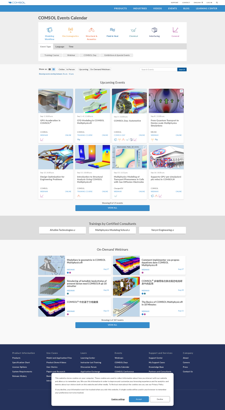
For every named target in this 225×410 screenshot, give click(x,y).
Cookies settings (118, 399)
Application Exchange (90, 371)
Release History (19, 376)
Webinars (119, 358)
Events (172, 8)
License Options (19, 367)
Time (71, 46)
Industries (140, 8)
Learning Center (206, 8)
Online (62, 69)
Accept (139, 399)
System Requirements (22, 371)
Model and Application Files (59, 358)
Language (59, 46)
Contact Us (188, 371)
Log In (209, 3)
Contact (186, 3)
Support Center (156, 358)
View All (112, 207)
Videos (157, 8)
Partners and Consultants (160, 371)
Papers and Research (55, 371)
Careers (186, 362)
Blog (186, 8)
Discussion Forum (88, 367)
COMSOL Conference (124, 371)
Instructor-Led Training (91, 362)
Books (49, 376)
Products (120, 8)
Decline (160, 399)
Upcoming (83, 69)
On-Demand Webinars (100, 69)
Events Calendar (122, 367)
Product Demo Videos (56, 362)
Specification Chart (21, 362)
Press (185, 367)
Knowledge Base (156, 367)
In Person (70, 69)
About (186, 358)
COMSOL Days (121, 362)
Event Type (45, 46)
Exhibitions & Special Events (117, 55)
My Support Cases (157, 362)
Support (174, 3)
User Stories (51, 367)
